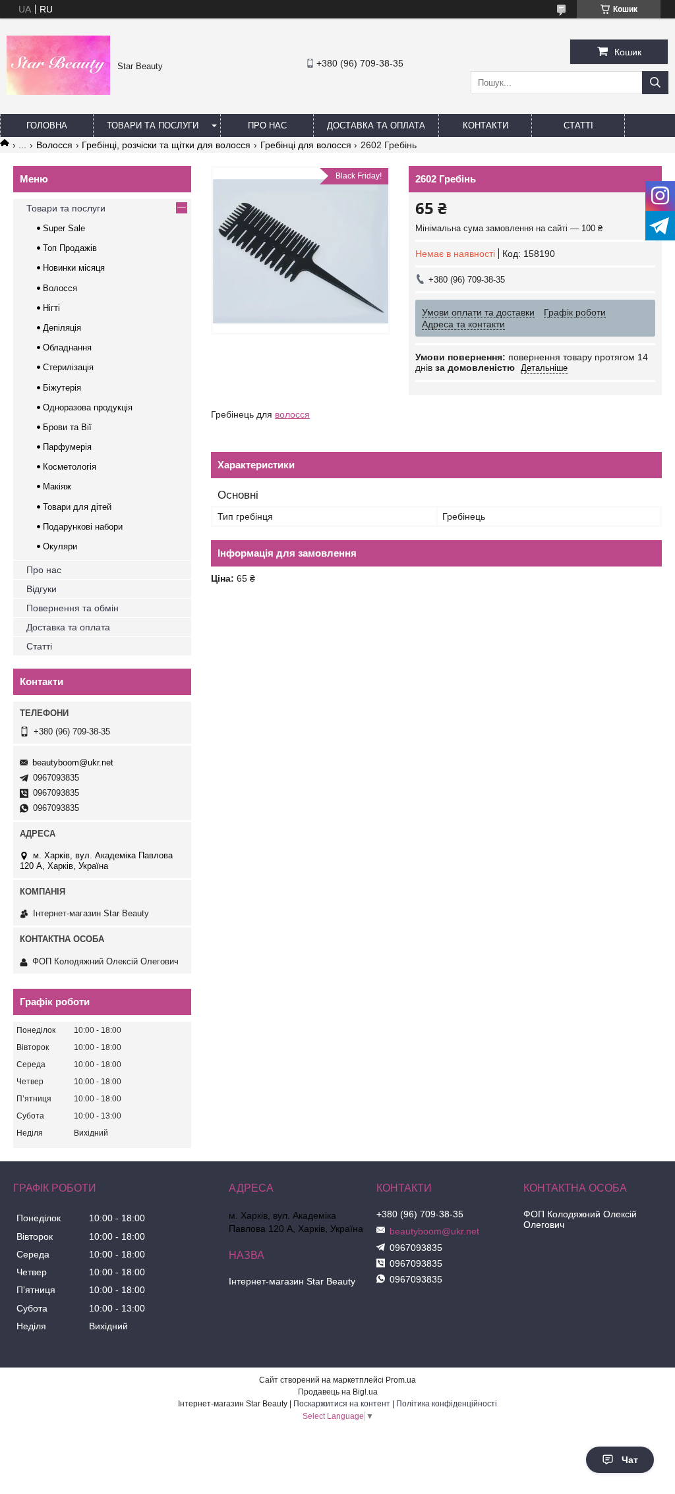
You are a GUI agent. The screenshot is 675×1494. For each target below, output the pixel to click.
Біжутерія (62, 388)
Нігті (51, 308)
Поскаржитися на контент (341, 1403)
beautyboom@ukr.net (72, 762)
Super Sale (64, 228)
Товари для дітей (77, 507)
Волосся (54, 145)
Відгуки (41, 589)
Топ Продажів (70, 248)
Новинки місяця (74, 268)
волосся (292, 414)
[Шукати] (655, 82)
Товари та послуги (152, 125)
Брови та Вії (67, 427)
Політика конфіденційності (446, 1403)
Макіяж (57, 486)
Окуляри (60, 546)
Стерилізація (68, 367)
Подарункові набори (83, 527)
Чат (630, 1459)
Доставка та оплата (376, 125)
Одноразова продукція (87, 407)
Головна (46, 125)
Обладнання (67, 347)
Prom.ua (401, 1380)
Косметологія (69, 467)
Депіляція (62, 328)
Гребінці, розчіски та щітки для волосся (166, 145)
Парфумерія (67, 447)
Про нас (267, 125)
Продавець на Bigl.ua (338, 1392)
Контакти (485, 125)
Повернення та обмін (72, 608)
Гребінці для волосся (305, 145)
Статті (578, 125)
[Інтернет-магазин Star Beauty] (58, 91)
